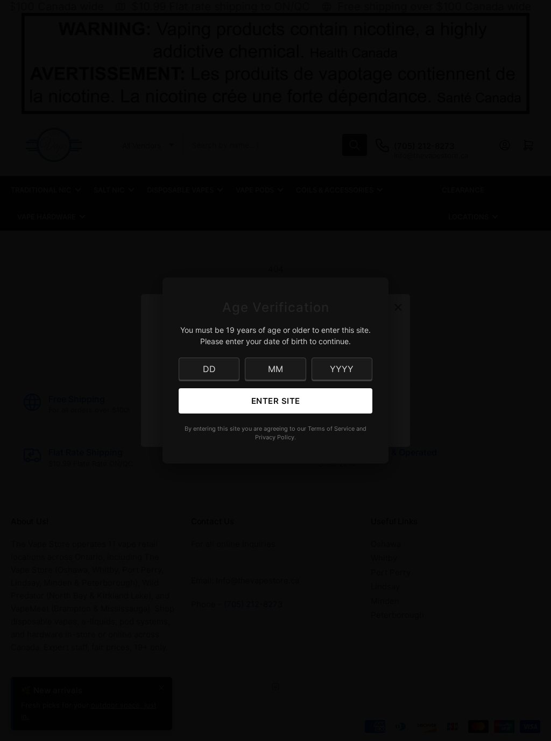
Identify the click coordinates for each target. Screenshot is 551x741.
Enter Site (275, 401)
